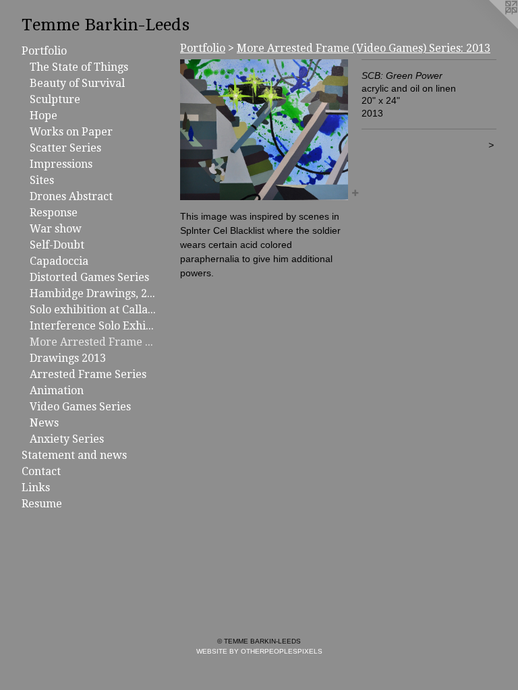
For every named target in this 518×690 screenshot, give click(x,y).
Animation (57, 390)
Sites (42, 180)
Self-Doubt (57, 245)
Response (54, 212)
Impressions (61, 164)
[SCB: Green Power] (264, 129)
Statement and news (74, 455)
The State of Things (79, 67)
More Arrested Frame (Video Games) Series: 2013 (93, 342)
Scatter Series (65, 148)
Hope (43, 115)
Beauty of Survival (77, 83)
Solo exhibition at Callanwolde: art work (93, 309)
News (44, 422)
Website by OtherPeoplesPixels (259, 651)
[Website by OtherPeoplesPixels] (491, 27)
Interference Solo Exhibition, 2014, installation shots (93, 325)
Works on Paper (71, 131)
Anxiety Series (67, 439)
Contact (41, 471)
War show (56, 228)
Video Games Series (80, 406)
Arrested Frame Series (88, 374)
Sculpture (55, 99)
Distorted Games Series (89, 277)
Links (36, 487)
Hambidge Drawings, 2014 (93, 293)
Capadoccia (59, 261)
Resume (42, 503)
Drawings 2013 (68, 358)
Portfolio (44, 50)
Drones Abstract (71, 196)
